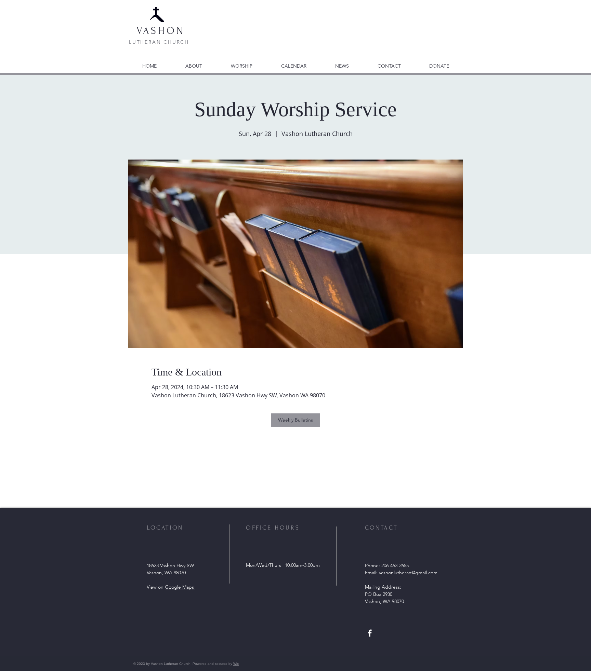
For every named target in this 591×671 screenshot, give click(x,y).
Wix (236, 664)
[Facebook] (370, 633)
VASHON (160, 30)
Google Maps (180, 587)
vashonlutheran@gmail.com (408, 573)
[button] (342, 63)
